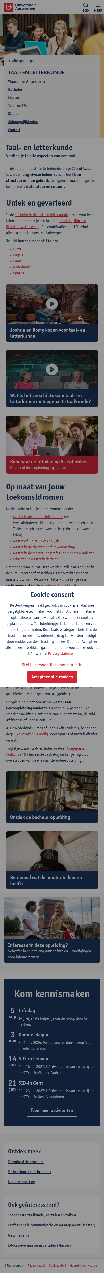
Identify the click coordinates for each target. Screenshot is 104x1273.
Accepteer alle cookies (52, 677)
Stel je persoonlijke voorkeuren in (52, 664)
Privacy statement (62, 653)
